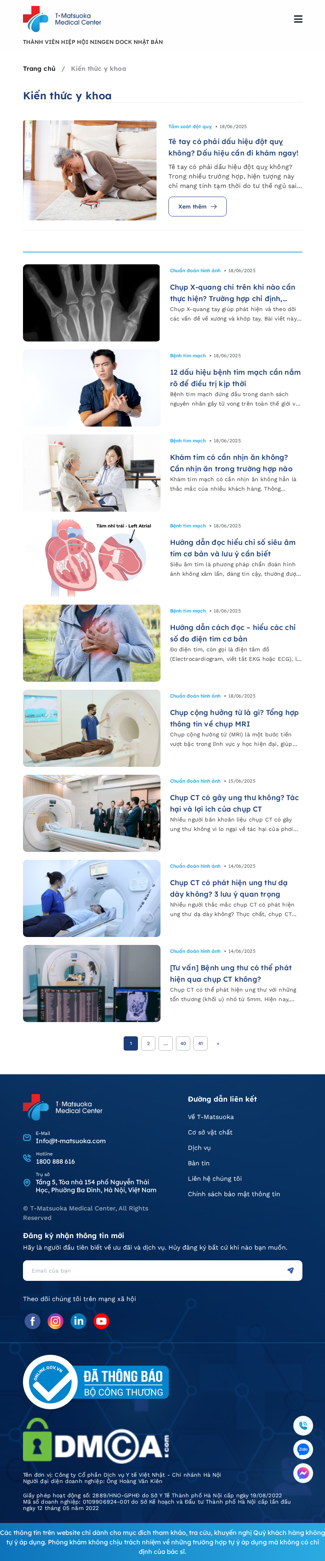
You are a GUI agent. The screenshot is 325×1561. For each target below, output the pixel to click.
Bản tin (199, 1163)
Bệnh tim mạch (188, 355)
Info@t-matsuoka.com (71, 1141)
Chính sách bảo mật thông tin (234, 1194)
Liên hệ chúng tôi (215, 1178)
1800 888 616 (55, 1161)
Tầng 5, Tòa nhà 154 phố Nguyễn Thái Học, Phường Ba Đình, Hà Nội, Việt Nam (96, 1186)
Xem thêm (192, 206)
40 (183, 1043)
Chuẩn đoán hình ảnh (195, 270)
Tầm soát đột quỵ (190, 126)
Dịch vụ (199, 1147)
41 (200, 1043)
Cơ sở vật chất (210, 1132)
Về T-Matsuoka (211, 1117)
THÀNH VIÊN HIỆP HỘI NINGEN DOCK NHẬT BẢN (93, 42)
